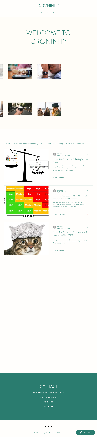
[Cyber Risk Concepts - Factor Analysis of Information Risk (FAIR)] (26, 238)
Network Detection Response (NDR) (28, 144)
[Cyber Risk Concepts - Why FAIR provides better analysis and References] (26, 202)
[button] (91, 144)
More (79, 144)
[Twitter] (48, 406)
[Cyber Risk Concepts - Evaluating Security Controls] (26, 165)
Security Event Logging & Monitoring (59, 144)
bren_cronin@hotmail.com (48, 397)
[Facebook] (45, 406)
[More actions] (88, 154)
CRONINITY (49, 5)
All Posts (7, 144)
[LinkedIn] (52, 406)
